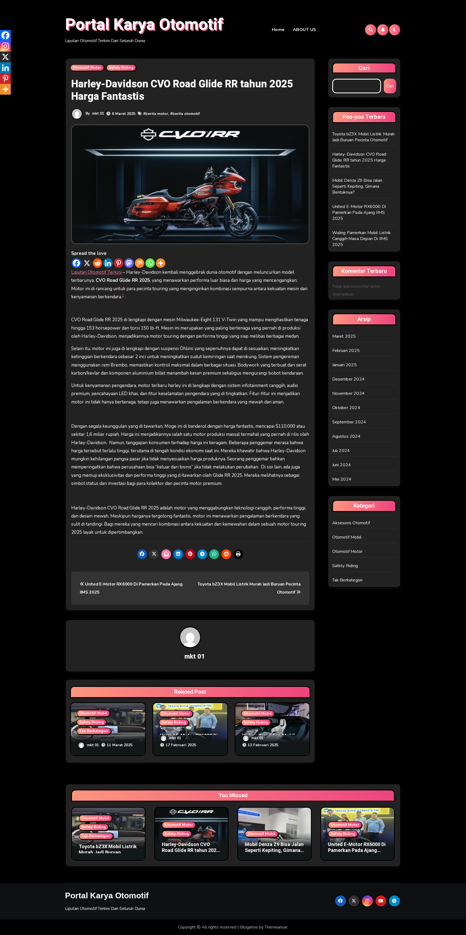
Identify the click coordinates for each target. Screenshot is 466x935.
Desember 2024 (348, 379)
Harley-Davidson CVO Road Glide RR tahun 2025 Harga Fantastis (359, 160)
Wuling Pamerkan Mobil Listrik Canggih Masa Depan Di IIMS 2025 (361, 239)
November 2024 (348, 393)
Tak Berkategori (93, 731)
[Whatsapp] (150, 263)
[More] (160, 263)
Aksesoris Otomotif (351, 523)
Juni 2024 (341, 465)
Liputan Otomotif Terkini (96, 272)
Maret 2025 (344, 336)
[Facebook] (76, 263)
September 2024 (349, 422)
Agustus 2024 (346, 436)
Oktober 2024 (346, 408)
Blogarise (249, 927)
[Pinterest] (118, 263)
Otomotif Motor (87, 67)
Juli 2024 (341, 451)
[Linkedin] (108, 263)
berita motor (156, 113)
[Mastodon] (129, 263)
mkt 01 (98, 113)
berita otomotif (186, 113)
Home (278, 30)
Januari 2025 (344, 365)
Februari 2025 (346, 351)
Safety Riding (121, 67)
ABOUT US (304, 30)
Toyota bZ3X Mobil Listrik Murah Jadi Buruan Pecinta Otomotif (363, 137)
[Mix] (139, 263)
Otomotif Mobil (93, 713)
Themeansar (276, 927)
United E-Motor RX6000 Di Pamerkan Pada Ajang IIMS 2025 (359, 212)
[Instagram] (5, 46)
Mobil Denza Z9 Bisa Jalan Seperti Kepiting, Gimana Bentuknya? (357, 186)
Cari (364, 68)
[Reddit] (97, 263)
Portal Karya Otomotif (144, 24)
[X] (87, 263)
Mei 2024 (342, 479)
